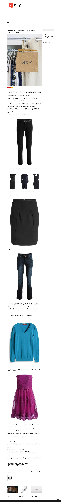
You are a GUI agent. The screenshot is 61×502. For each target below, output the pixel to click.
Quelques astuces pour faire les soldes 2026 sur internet (48, 37)
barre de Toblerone (33, 309)
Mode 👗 (12, 87)
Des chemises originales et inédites (14, 462)
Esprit (33, 109)
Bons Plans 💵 (9, 87)
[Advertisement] (30, 16)
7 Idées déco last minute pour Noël (48, 34)
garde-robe (23, 109)
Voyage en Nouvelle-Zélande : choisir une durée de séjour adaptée (19, 463)
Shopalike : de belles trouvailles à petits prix (15, 465)
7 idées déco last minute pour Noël (36, 471)
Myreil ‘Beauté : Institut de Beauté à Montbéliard (16, 464)
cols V (22, 314)
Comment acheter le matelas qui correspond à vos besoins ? (15, 472)
